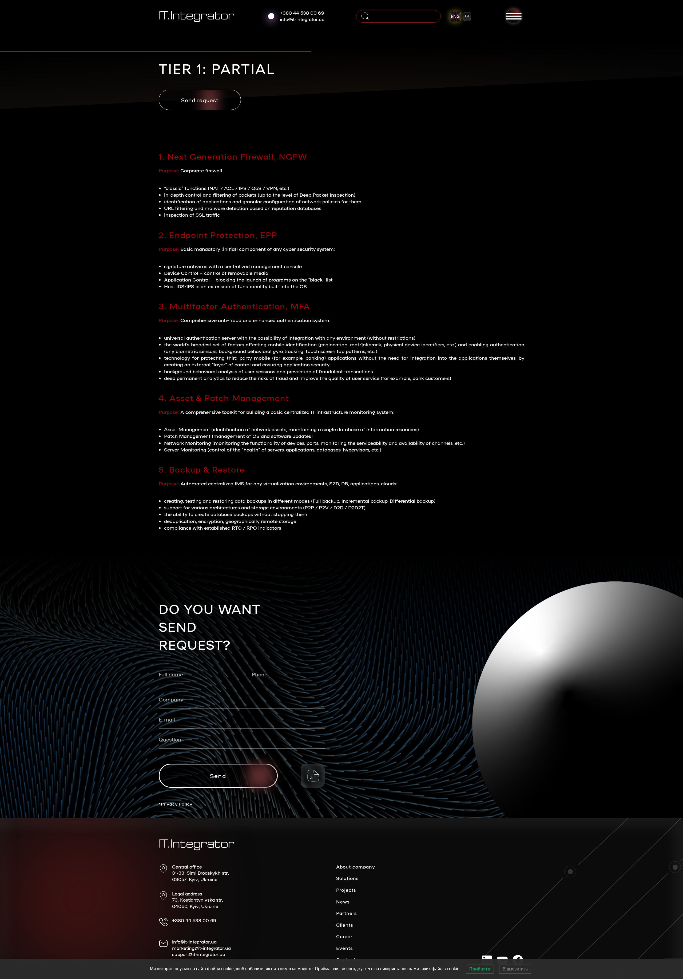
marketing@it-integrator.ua (201, 948)
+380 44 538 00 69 (302, 12)
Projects (346, 890)
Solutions (347, 878)
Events (344, 948)
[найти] (365, 16)
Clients (344, 925)
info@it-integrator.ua (302, 19)
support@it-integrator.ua (198, 954)
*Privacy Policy (175, 803)
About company (355, 866)
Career (344, 936)
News (343, 901)
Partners (346, 913)
